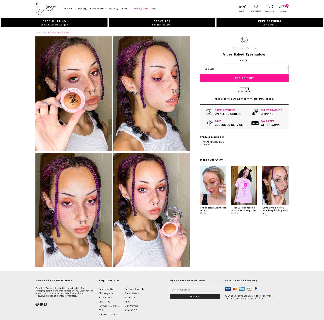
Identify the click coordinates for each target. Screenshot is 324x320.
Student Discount (108, 314)
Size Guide (104, 301)
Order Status (132, 293)
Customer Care (107, 289)
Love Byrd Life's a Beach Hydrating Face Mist (275, 210)
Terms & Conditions (235, 298)
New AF (67, 8)
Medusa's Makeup (244, 48)
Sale (154, 8)
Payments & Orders (109, 306)
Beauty (113, 8)
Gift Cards (130, 297)
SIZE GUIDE (244, 91)
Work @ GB (131, 310)
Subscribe (195, 296)
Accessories (98, 8)
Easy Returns (106, 297)
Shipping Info (106, 293)
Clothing (81, 8)
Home (38, 32)
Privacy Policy (255, 298)
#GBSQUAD (140, 8)
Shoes (126, 8)
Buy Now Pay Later (135, 289)
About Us (130, 301)
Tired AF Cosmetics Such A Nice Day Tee (243, 209)
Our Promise (131, 306)
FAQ (101, 310)
